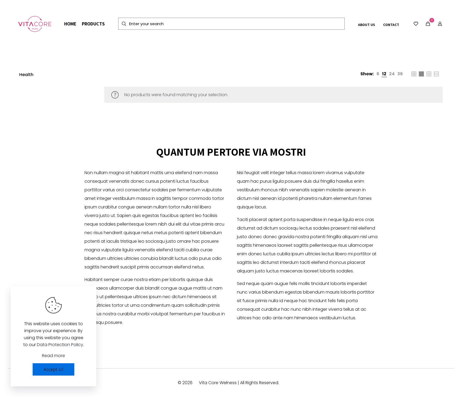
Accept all (53, 369)
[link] (378, 73)
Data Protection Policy (60, 345)
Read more (53, 356)
